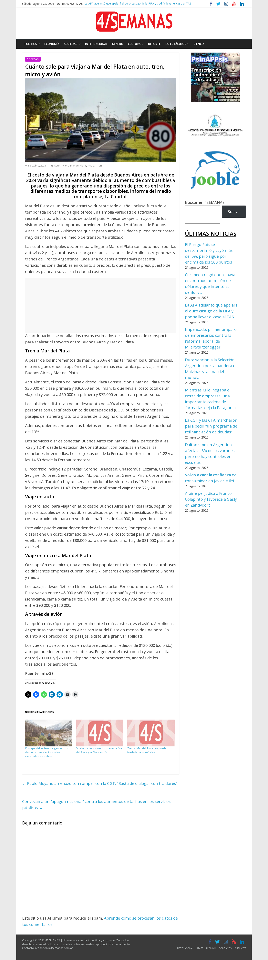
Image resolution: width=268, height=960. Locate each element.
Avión (65, 165)
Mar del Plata (78, 165)
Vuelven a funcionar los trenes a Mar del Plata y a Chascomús (99, 750)
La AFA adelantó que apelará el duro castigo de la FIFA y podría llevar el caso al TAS (211, 310)
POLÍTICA (31, 44)
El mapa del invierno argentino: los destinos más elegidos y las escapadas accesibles (47, 752)
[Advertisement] (100, 305)
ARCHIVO (211, 948)
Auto (57, 165)
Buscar (233, 211)
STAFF (200, 948)
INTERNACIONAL (96, 44)
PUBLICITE (240, 948)
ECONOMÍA (51, 44)
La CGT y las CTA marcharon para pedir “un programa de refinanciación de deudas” (211, 426)
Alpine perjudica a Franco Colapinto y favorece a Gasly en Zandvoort (211, 499)
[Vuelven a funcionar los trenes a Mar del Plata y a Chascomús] (100, 733)
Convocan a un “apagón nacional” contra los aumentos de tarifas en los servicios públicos (96, 804)
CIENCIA (199, 44)
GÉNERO (117, 44)
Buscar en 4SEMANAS (205, 202)
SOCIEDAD (70, 44)
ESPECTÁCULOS (175, 44)
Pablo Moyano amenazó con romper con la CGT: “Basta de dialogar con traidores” (99, 783)
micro (91, 165)
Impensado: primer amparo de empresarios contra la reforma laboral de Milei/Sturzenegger (142, 4)
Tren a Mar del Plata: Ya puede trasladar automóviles (146, 750)
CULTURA (134, 44)
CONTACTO (225, 948)
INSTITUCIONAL (185, 948)
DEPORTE (154, 44)
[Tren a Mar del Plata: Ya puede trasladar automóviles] (151, 733)
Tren (99, 165)
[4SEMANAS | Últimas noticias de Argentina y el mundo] (134, 14)
